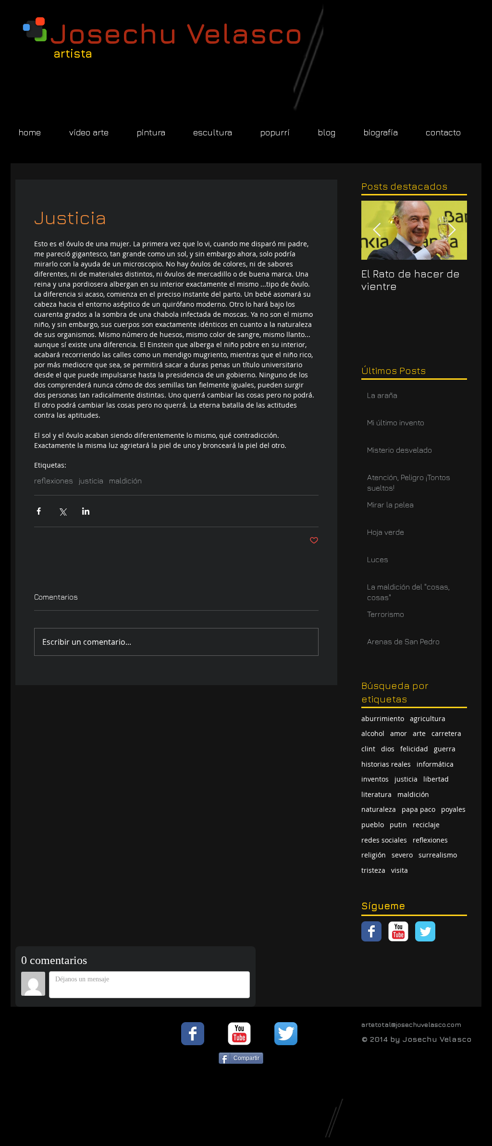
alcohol (372, 733)
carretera (446, 733)
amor (398, 733)
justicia (91, 480)
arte (419, 733)
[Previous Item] (376, 230)
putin (398, 824)
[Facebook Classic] (371, 931)
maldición (125, 480)
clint (368, 748)
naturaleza (378, 809)
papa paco (418, 809)
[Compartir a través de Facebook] (38, 511)
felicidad (414, 748)
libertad (436, 779)
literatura (376, 794)
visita (399, 870)
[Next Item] (451, 230)
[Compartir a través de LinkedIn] (85, 511)
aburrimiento (382, 718)
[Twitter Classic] (425, 931)
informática (435, 764)
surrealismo (437, 854)
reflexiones (53, 480)
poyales (453, 809)
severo (402, 854)
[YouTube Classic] (398, 931)
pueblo (372, 824)
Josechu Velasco (176, 33)
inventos (375, 779)
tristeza (373, 870)
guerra (444, 748)
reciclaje (426, 824)
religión (373, 854)
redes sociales (384, 839)
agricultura (427, 718)
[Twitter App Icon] (285, 1033)
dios (387, 748)
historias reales (386, 764)
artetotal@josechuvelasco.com (411, 1024)
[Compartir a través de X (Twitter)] (62, 511)
